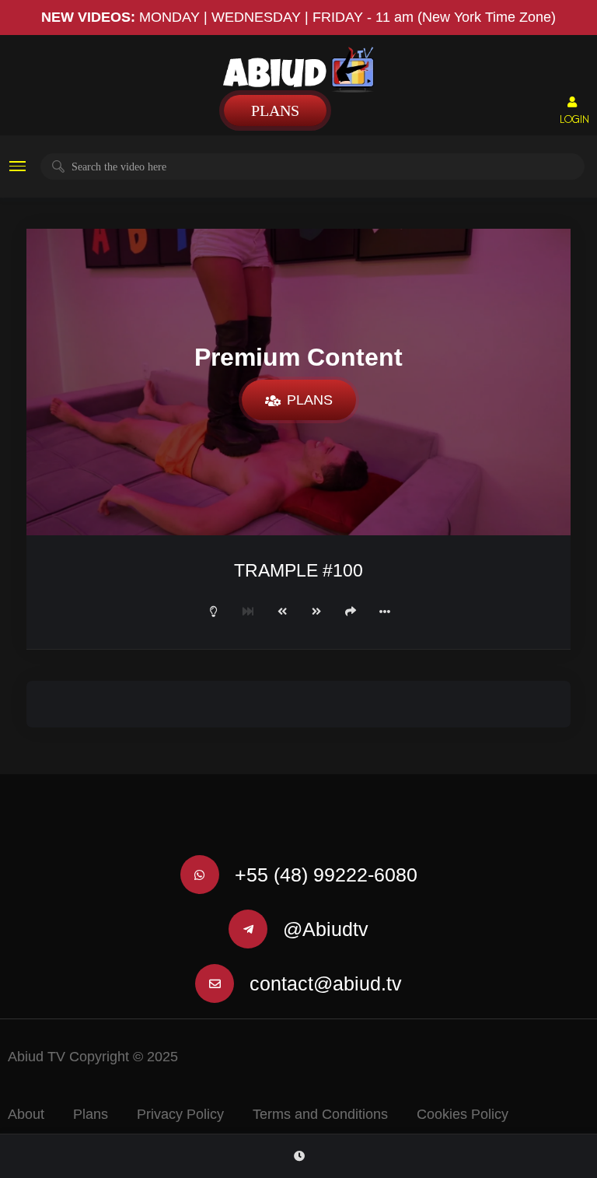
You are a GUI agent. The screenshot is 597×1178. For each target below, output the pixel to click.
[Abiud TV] (298, 69)
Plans (275, 110)
